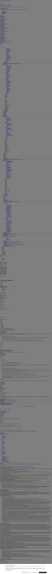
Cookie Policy (9, 570)
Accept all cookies (42, 572)
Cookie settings (35, 572)
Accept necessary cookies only (26, 572)
